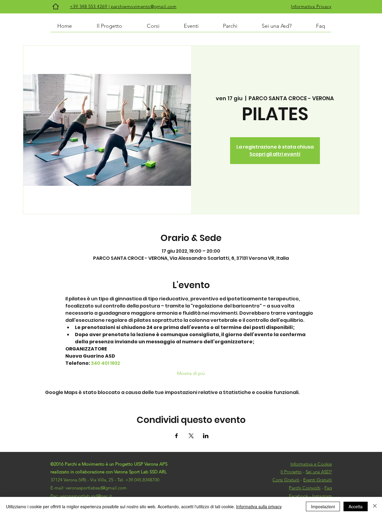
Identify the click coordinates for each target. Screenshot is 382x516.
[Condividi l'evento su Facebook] (176, 435)
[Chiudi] (374, 506)
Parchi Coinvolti (305, 488)
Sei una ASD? (319, 472)
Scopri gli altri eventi (274, 154)
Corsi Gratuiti (285, 480)
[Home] (55, 6)
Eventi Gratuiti (317, 480)
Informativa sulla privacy (259, 506)
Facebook (298, 496)
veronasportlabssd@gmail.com (96, 488)
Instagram (322, 496)
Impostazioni (323, 506)
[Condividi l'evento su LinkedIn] (206, 435)
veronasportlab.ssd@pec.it (86, 496)
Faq (328, 488)
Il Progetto (291, 472)
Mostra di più (191, 373)
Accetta (356, 506)
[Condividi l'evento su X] (191, 435)
